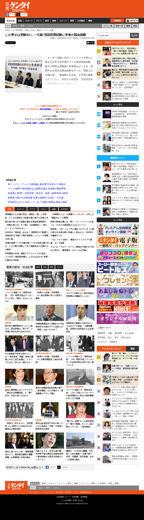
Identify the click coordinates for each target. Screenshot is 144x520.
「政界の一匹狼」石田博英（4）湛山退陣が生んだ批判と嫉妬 (49, 295)
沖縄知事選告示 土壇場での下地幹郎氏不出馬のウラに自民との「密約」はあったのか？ (50, 327)
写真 (110, 483)
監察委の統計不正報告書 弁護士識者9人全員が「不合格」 (37, 197)
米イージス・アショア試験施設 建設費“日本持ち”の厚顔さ (37, 184)
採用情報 (84, 497)
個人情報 (59, 492)
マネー (43, 209)
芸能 (20, 21)
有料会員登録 (45, 109)
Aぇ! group (129, 333)
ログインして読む (49, 116)
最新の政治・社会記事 (19, 267)
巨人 (110, 337)
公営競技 (81, 21)
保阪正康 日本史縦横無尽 (13, 289)
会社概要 (75, 497)
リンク (75, 492)
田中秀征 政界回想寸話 (43, 289)
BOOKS (64, 209)
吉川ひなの (125, 337)
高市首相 (101, 337)
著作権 (67, 492)
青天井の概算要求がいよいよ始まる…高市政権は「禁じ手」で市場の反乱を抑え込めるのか (19, 329)
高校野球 (101, 333)
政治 (38, 267)
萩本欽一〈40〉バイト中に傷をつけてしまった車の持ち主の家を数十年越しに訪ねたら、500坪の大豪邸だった (72, 232)
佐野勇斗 (113, 342)
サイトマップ (48, 492)
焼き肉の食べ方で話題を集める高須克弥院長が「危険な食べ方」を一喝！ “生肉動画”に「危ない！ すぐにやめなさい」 (26, 224)
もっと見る (117, 104)
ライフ (39, 21)
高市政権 (118, 333)
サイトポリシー (35, 492)
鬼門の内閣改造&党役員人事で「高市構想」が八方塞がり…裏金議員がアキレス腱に (49, 391)
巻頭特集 (8, 323)
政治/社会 (11, 21)
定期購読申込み (86, 492)
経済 (47, 21)
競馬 (72, 21)
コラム (59, 267)
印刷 (92, 43)
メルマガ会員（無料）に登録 (32, 123)
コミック (63, 21)
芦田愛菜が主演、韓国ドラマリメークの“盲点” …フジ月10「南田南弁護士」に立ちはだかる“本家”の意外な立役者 (27, 256)
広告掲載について (63, 497)
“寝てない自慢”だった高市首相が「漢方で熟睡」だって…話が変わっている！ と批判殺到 (80, 424)
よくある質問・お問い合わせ (72, 500)
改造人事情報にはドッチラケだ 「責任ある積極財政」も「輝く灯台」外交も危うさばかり (19, 393)
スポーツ (29, 21)
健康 (54, 21)
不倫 (110, 333)
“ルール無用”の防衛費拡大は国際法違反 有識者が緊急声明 (37, 188)
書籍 (90, 21)
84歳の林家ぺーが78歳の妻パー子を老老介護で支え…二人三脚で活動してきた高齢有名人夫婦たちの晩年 (27, 246)
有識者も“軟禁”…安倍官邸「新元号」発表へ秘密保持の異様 (38, 193)
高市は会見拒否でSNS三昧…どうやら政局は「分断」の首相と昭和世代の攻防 (49, 426)
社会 (45, 267)
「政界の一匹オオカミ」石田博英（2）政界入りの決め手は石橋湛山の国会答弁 (19, 426)
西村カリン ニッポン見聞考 (75, 290)
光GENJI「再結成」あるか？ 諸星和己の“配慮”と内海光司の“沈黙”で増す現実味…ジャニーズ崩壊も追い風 (27, 235)
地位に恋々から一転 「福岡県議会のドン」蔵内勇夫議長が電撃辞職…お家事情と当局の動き (19, 455)
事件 (51, 267)
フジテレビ (102, 342)
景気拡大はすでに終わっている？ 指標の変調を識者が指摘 (37, 202)
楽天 (116, 337)
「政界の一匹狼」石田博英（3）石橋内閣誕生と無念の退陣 (49, 359)
